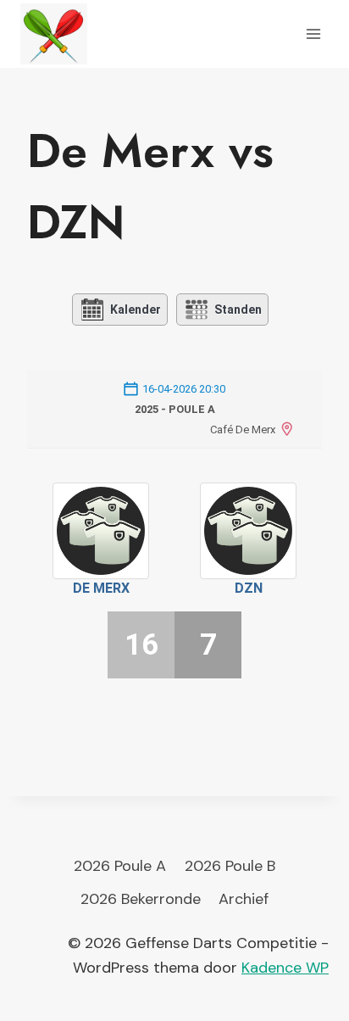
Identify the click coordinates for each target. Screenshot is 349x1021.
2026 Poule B (230, 866)
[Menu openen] (313, 33)
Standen (238, 309)
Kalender (135, 309)
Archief (244, 899)
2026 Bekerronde (140, 899)
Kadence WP (285, 967)
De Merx (101, 588)
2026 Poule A (120, 866)
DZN (249, 588)
